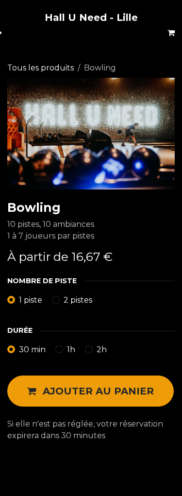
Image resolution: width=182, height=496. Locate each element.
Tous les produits (40, 67)
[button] (90, 391)
